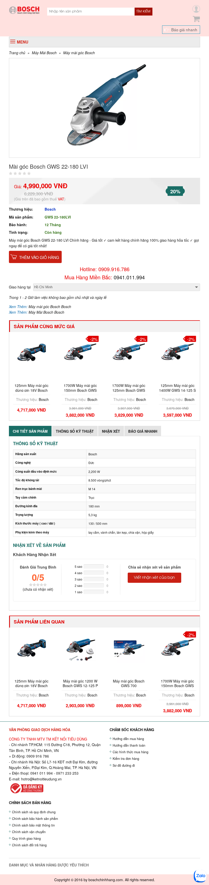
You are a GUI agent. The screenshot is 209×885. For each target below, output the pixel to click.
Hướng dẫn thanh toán (129, 745)
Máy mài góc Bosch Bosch (50, 306)
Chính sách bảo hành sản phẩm (35, 818)
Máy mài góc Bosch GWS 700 (129, 683)
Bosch (50, 209)
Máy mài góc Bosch (79, 52)
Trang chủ (17, 52)
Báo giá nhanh (184, 29)
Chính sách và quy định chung (34, 812)
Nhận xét (111, 431)
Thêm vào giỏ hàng (39, 257)
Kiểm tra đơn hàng (126, 758)
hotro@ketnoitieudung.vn (41, 778)
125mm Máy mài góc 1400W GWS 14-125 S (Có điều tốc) (177, 390)
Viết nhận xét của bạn (154, 577)
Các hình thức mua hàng (130, 752)
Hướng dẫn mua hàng (128, 738)
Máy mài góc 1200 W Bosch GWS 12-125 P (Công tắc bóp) (80, 685)
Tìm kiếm (143, 11)
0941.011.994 (129, 277)
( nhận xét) (38, 589)
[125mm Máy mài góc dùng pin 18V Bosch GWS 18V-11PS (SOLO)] (32, 351)
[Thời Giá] (24, 9)
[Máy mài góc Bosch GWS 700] (129, 646)
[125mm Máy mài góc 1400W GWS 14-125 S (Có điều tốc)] (177, 351)
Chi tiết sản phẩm (30, 431)
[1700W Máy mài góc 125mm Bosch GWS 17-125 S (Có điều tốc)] (129, 351)
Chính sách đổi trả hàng (29, 845)
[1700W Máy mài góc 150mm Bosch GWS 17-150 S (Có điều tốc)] (80, 351)
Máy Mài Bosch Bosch (46, 312)
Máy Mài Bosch (44, 52)
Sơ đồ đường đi (124, 765)
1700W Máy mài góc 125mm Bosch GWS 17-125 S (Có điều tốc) (128, 390)
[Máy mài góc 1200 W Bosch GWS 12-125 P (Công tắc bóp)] (80, 646)
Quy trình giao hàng (26, 838)
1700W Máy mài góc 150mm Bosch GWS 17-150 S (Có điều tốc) (80, 390)
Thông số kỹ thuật (75, 431)
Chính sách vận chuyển (29, 832)
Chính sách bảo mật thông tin (33, 825)
